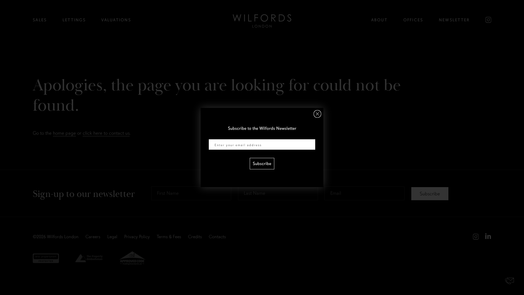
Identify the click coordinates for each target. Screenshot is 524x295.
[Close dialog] (317, 114)
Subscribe (262, 163)
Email (214, 136)
